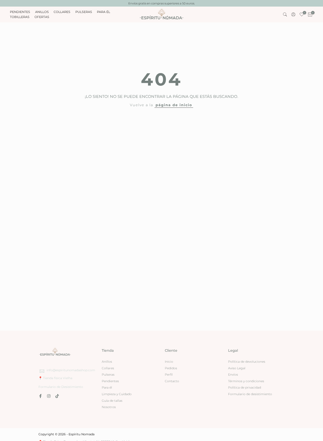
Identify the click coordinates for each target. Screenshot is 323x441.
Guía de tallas (112, 401)
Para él (107, 387)
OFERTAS (41, 17)
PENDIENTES (20, 12)
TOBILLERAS (19, 17)
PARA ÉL (103, 12)
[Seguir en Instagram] (49, 396)
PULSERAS (83, 12)
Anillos (107, 362)
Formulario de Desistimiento (60, 387)
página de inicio (174, 105)
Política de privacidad (244, 387)
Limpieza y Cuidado (117, 394)
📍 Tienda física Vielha (55, 378)
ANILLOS (42, 12)
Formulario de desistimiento (250, 394)
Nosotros (109, 407)
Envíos (233, 374)
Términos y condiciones (246, 381)
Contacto (172, 381)
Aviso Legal (236, 368)
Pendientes (110, 381)
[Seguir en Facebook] (40, 396)
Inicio (169, 362)
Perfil (169, 374)
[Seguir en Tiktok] (57, 396)
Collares (108, 368)
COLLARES (62, 12)
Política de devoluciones (246, 362)
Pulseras (108, 374)
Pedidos (171, 368)
